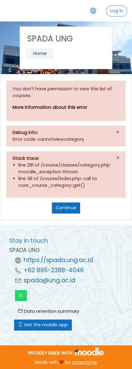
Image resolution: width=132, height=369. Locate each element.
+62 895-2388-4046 (54, 270)
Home (40, 53)
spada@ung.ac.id (49, 280)
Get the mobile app (45, 325)
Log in (116, 11)
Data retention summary (51, 311)
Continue (66, 208)
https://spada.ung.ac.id (58, 260)
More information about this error (50, 107)
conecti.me (84, 362)
